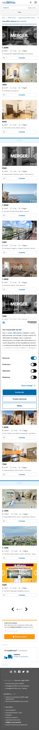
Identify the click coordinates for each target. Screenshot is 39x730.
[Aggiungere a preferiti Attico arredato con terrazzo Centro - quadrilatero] (4, 521)
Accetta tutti (19, 392)
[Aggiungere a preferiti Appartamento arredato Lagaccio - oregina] (4, 252)
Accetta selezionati (19, 399)
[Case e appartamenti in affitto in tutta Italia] (8, 2)
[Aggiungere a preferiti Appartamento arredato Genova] (4, 437)
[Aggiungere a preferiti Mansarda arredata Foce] (4, 95)
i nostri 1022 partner (14, 333)
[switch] (34, 364)
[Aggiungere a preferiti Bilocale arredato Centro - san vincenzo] (4, 178)
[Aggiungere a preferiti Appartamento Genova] (4, 558)
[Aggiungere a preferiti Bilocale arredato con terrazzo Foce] (4, 58)
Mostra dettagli (27, 386)
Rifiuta (19, 406)
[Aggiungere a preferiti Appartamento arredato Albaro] (4, 132)
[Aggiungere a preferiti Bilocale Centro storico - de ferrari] (4, 474)
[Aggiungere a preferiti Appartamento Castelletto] (4, 595)
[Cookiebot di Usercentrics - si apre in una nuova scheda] (28, 322)
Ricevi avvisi (21, 636)
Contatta (22, 58)
